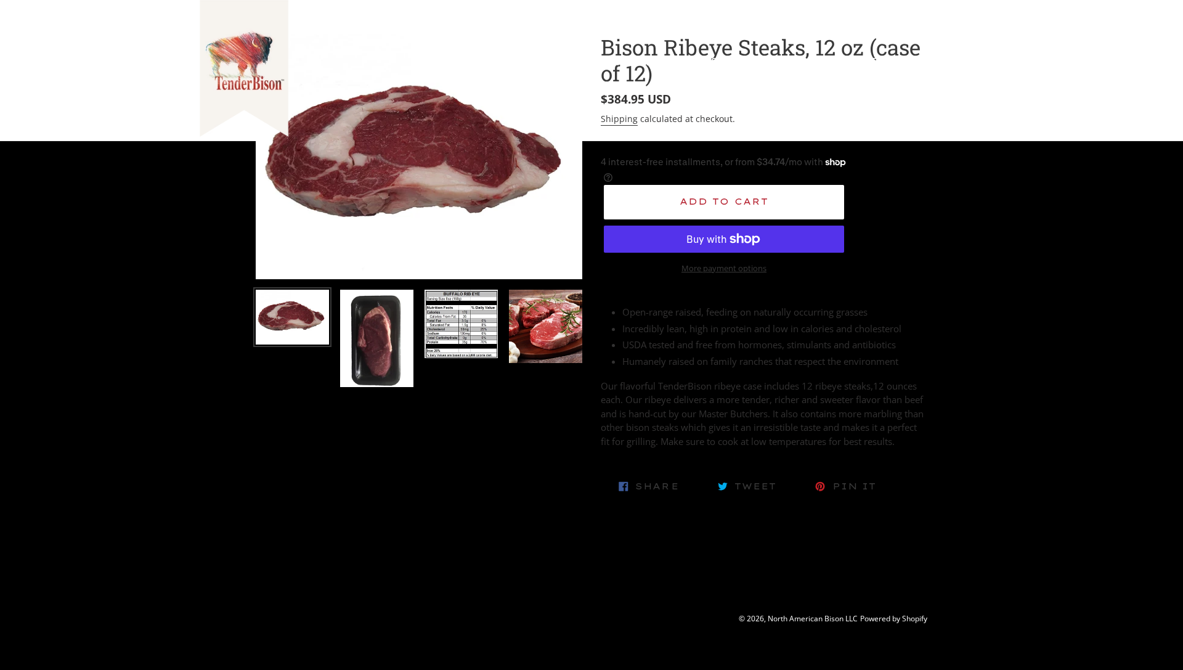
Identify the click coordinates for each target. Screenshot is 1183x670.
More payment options (723, 268)
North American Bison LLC (813, 618)
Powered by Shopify (893, 618)
